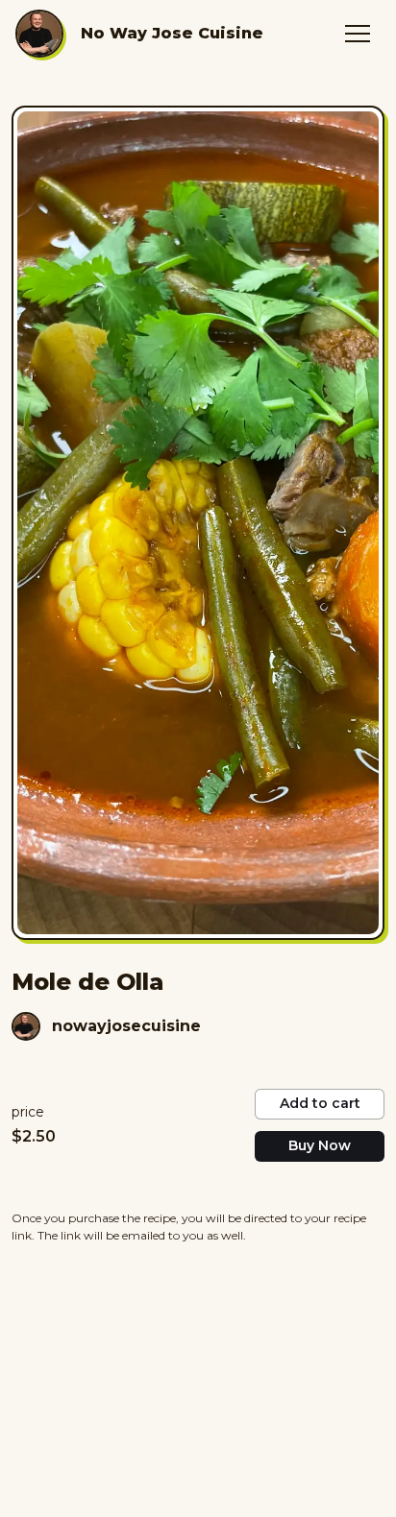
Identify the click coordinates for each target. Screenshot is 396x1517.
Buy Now (319, 1145)
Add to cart (320, 1103)
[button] (357, 34)
